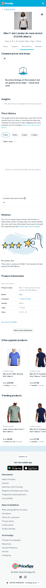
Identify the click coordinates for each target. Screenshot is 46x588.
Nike (21, 294)
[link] (14, 366)
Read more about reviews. (30, 226)
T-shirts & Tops (9, 9)
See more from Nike (9, 322)
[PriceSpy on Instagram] (25, 577)
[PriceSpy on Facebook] (20, 577)
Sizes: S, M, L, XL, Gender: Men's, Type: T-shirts (23, 41)
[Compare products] (42, 14)
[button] (4, 58)
